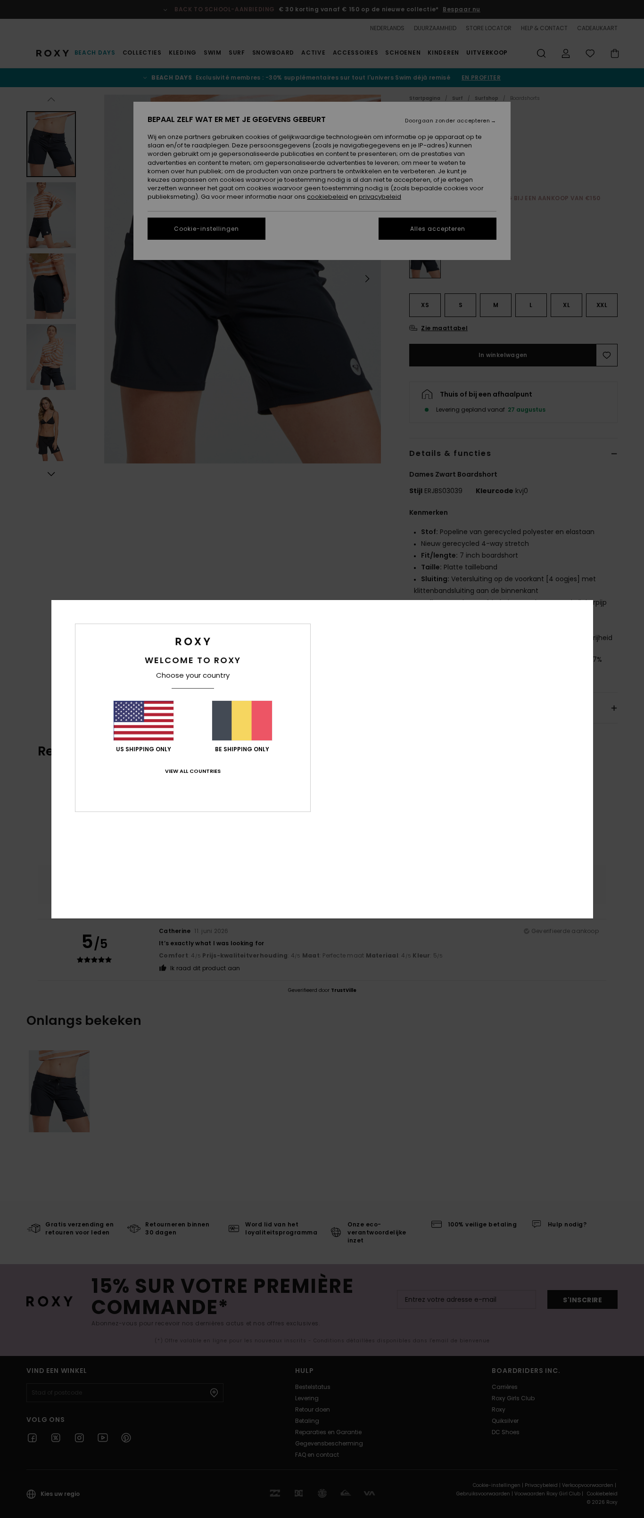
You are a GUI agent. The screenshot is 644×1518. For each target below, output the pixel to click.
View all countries (193, 771)
